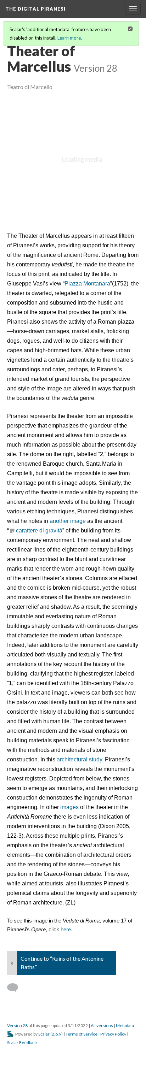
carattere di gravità (39, 530)
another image (68, 521)
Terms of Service (81, 1034)
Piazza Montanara (87, 284)
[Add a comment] (15, 987)
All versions (102, 1025)
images (69, 807)
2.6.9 (56, 1034)
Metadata (125, 1025)
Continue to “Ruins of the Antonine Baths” (62, 962)
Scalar (44, 1034)
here (66, 929)
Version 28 (17, 1025)
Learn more (69, 38)
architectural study (79, 759)
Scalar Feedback (22, 1042)
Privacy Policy (113, 1034)
